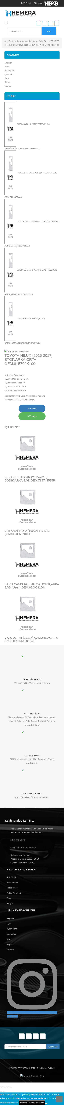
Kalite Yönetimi (14, 893)
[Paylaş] (7, 1087)
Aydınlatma (31, 41)
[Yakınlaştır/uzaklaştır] (1, 1087)
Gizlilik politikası (36, 1102)
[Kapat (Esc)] (10, 1087)
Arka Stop (43, 41)
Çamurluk (9, 74)
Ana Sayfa (9, 41)
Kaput (7, 82)
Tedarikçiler (12, 888)
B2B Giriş (25, 3)
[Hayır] (46, 1103)
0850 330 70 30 (17, 840)
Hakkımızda (12, 882)
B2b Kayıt (38, 3)
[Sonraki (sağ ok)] (4, 1091)
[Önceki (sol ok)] (1, 1091)
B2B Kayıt (32, 416)
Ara (48, 31)
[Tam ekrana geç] (4, 1087)
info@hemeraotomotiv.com (23, 847)
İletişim (10, 903)
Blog (9, 898)
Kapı (6, 78)
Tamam (23, 1102)
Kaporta (20, 41)
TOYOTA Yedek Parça (23, 399)
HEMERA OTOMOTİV (18, 1068)
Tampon (8, 86)
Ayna (6, 66)
